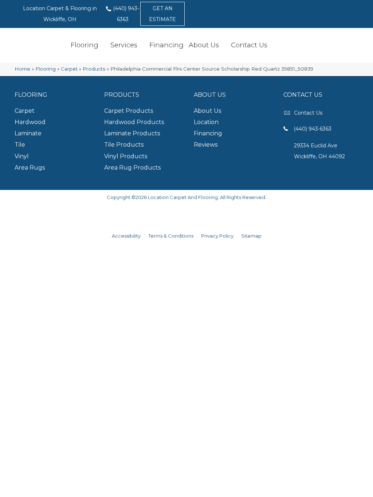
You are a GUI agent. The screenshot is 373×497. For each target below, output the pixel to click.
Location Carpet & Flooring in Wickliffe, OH (60, 14)
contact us (308, 113)
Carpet (69, 69)
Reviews (205, 144)
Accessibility (126, 236)
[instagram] (356, 32)
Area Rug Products (132, 167)
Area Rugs (30, 167)
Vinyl (22, 156)
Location (206, 122)
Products (94, 69)
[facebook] (343, 32)
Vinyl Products (125, 156)
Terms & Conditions (170, 236)
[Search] (274, 44)
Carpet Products (128, 110)
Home (22, 69)
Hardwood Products (134, 122)
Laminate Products (132, 133)
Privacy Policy (217, 236)
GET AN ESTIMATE (162, 14)
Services (123, 45)
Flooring (84, 45)
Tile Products (124, 144)
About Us (204, 45)
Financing (166, 45)
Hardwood (30, 122)
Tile (20, 144)
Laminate (28, 133)
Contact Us (249, 45)
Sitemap (251, 236)
